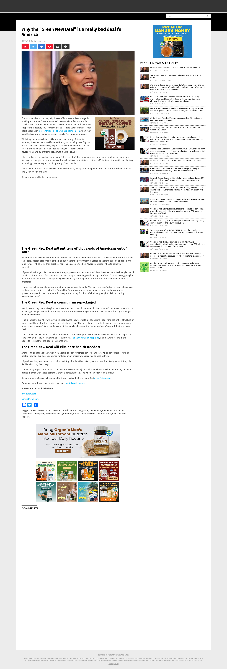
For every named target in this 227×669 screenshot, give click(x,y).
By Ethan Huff (164, 70)
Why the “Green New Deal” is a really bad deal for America (175, 67)
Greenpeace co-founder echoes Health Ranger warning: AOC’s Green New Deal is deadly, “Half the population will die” (176, 169)
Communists (27, 413)
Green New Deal (88, 413)
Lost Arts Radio (104, 413)
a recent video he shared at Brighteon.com (59, 131)
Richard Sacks (119, 413)
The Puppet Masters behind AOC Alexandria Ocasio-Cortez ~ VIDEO (175, 76)
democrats (50, 413)
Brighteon (83, 410)
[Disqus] (78, 544)
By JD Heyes (164, 104)
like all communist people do (85, 338)
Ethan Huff (42, 41)
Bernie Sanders (70, 410)
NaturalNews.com (30, 399)
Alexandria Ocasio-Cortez (49, 410)
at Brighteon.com (102, 378)
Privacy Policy (113, 664)
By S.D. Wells (164, 123)
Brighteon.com (29, 394)
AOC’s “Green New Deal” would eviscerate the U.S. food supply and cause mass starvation (176, 119)
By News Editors (165, 80)
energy (60, 413)
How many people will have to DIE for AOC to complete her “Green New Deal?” (175, 129)
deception (39, 413)
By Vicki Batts (164, 113)
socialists (26, 417)
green (76, 413)
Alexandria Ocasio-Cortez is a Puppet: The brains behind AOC (176, 161)
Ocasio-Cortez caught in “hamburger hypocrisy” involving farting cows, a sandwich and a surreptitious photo (177, 222)
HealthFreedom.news (75, 383)
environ (68, 413)
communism (95, 410)
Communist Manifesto (112, 410)
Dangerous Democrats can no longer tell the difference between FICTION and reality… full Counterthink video (177, 200)
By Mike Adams (165, 173)
